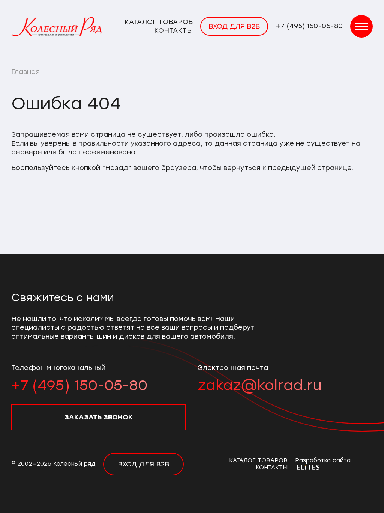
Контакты (173, 30)
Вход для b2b (234, 26)
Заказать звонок (98, 417)
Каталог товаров (158, 22)
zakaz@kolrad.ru (260, 385)
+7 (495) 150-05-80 (309, 26)
